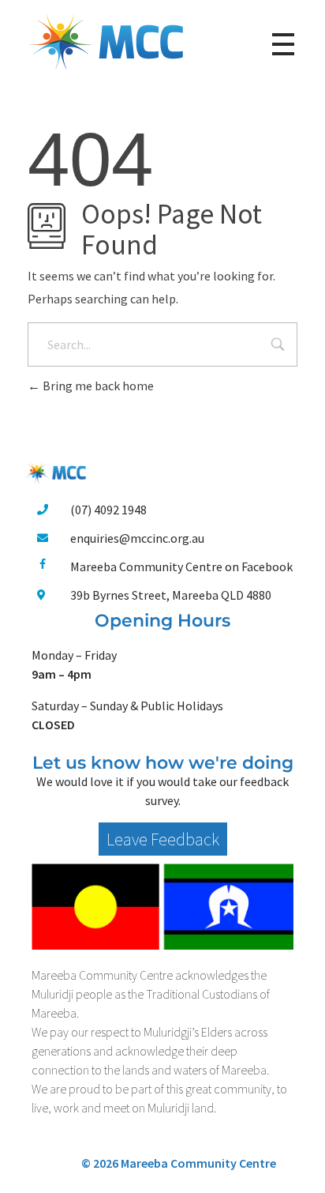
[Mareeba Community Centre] (106, 41)
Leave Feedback (162, 839)
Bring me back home (97, 385)
